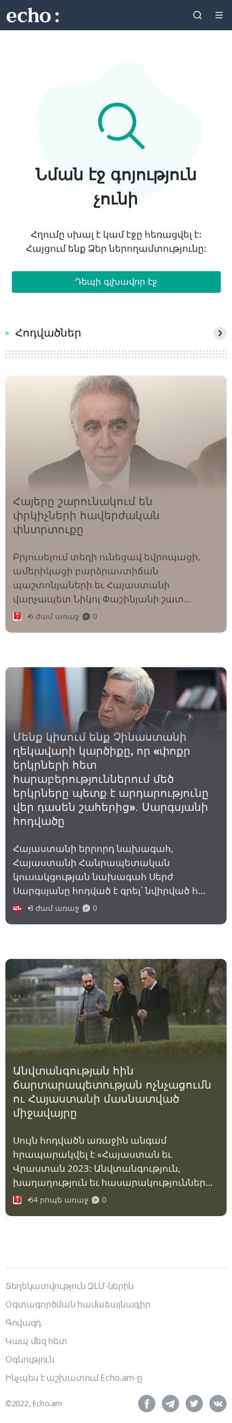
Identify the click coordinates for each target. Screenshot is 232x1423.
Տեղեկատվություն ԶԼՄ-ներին (69, 1286)
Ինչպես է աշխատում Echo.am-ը (73, 1378)
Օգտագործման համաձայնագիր (77, 1304)
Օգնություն (29, 1359)
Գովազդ (23, 1322)
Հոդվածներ (48, 333)
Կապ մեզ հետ (36, 1341)
